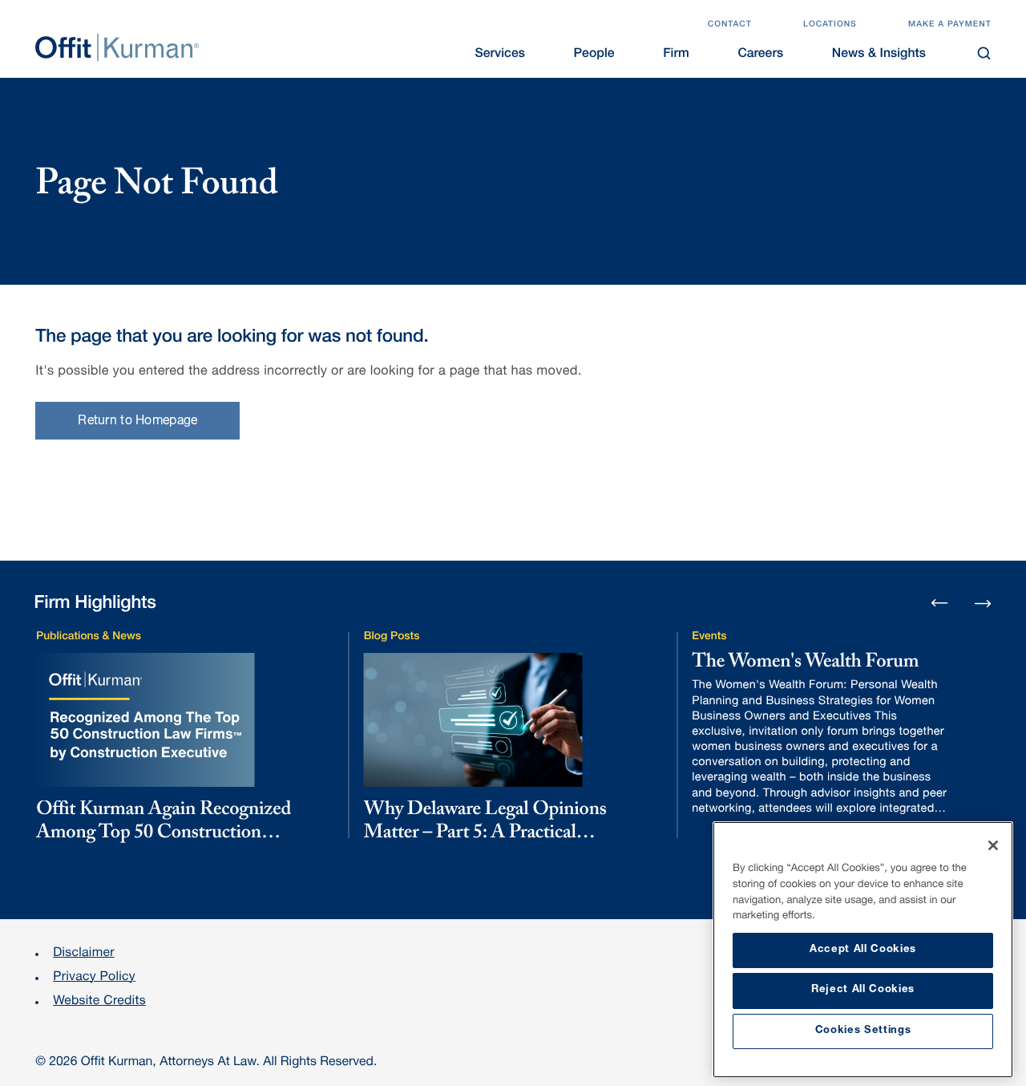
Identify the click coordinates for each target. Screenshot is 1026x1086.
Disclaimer (84, 953)
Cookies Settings (863, 1031)
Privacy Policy (94, 977)
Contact (730, 25)
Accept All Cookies (863, 950)
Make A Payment (950, 25)
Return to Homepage (137, 421)
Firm (676, 54)
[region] (863, 949)
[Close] (993, 845)
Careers (760, 54)
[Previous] (940, 604)
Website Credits (99, 1001)
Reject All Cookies (863, 990)
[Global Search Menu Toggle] (985, 53)
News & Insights (879, 54)
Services (500, 54)
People (594, 54)
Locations (830, 25)
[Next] (983, 602)
